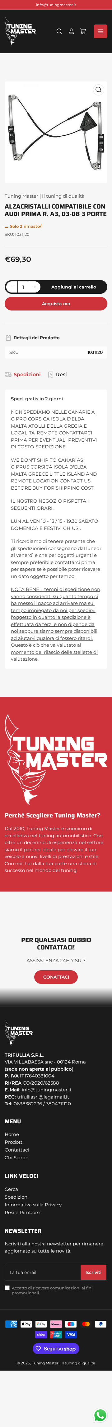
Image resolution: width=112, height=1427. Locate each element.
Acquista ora (56, 303)
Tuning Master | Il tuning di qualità (45, 196)
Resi (61, 374)
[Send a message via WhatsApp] (100, 1415)
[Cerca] (59, 31)
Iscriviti (93, 1272)
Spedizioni (27, 374)
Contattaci (17, 1150)
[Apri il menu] (100, 31)
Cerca (11, 1189)
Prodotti (14, 1142)
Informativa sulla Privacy (33, 1205)
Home (12, 1134)
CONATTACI (56, 977)
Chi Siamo (16, 1158)
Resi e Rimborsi (22, 1212)
